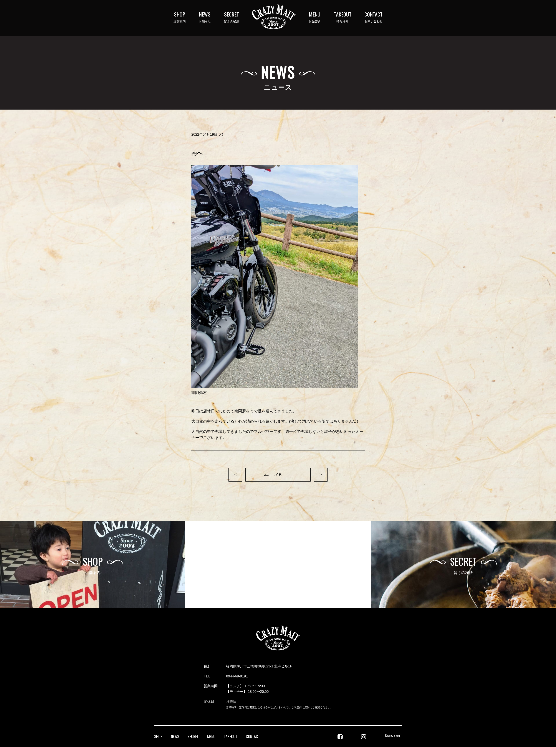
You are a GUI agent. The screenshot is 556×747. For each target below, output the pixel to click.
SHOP (158, 736)
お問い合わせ (373, 17)
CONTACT (253, 736)
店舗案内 (180, 17)
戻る (278, 474)
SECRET (193, 736)
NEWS (175, 736)
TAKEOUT (230, 736)
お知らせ (205, 17)
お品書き (315, 17)
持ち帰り (342, 17)
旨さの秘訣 (231, 17)
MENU (211, 736)
